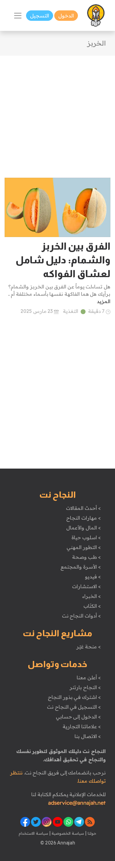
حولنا (91, 833)
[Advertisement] (57, 113)
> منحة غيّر (88, 647)
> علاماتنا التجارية (82, 726)
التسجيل (39, 16)
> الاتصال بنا (88, 736)
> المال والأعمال (83, 528)
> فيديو (93, 576)
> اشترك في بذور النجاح (74, 697)
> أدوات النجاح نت (81, 616)
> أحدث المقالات (83, 508)
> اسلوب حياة (86, 537)
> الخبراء (91, 596)
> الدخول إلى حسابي (78, 717)
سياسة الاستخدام (33, 833)
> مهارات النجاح (83, 518)
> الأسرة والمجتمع (80, 567)
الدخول (66, 16)
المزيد (103, 301)
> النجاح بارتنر (85, 687)
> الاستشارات (86, 586)
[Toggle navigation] (18, 15)
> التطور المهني (84, 547)
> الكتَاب (92, 606)
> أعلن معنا (89, 677)
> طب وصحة (86, 557)
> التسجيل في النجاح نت (74, 707)
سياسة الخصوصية (67, 833)
